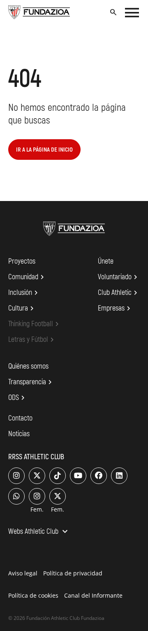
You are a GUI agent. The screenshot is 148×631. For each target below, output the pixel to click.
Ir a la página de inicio (44, 150)
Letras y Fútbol (32, 340)
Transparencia (31, 382)
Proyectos (21, 261)
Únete (105, 261)
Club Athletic (119, 293)
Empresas (115, 308)
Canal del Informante (93, 595)
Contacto (20, 418)
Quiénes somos (28, 366)
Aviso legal (22, 573)
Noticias (19, 434)
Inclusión (24, 293)
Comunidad (27, 277)
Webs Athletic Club (39, 532)
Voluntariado (119, 277)
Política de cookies (33, 595)
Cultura (22, 308)
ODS (17, 398)
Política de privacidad (72, 573)
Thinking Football (34, 324)
